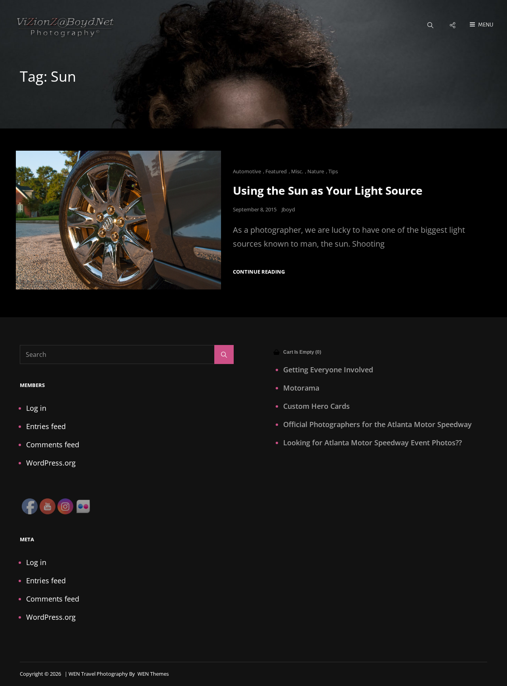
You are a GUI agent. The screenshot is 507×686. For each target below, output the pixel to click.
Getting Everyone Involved (328, 369)
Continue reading (259, 271)
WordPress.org (51, 463)
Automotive (247, 171)
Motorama (301, 388)
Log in (36, 408)
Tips (333, 171)
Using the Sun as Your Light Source (328, 190)
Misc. (297, 171)
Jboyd (288, 209)
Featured (276, 171)
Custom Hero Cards (316, 406)
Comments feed (52, 444)
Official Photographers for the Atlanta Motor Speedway (377, 424)
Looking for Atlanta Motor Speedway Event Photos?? (372, 442)
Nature (315, 171)
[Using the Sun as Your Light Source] (118, 220)
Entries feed (46, 426)
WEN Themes (153, 673)
